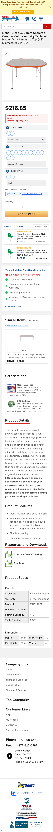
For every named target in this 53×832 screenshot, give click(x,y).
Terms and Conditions (17, 679)
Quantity (9, 201)
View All (16, 325)
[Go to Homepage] (10, 18)
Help (8, 714)
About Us (11, 669)
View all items (26, 270)
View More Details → (15, 306)
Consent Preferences (17, 730)
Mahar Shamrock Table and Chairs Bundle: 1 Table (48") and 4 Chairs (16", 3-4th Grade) (32, 252)
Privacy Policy (13, 674)
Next (46, 226)
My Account (12, 719)
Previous (37, 226)
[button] (40, 19)
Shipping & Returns (16, 690)
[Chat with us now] (27, 19)
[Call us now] (34, 19)
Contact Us (12, 725)
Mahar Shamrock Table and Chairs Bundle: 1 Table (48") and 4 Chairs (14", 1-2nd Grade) (32, 236)
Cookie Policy (13, 685)
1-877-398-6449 (27, 740)
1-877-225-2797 (26, 745)
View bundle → (42, 242)
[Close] (50, 7)
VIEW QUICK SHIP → (23, 12)
